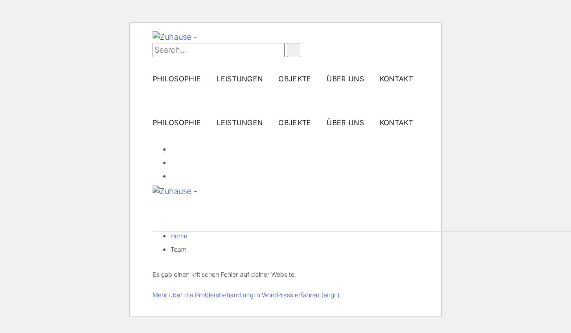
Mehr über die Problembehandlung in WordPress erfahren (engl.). (247, 295)
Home (178, 236)
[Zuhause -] (175, 36)
